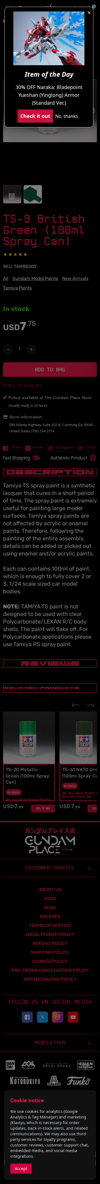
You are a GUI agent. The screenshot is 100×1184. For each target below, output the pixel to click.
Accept (21, 1168)
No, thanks (66, 116)
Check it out (35, 116)
